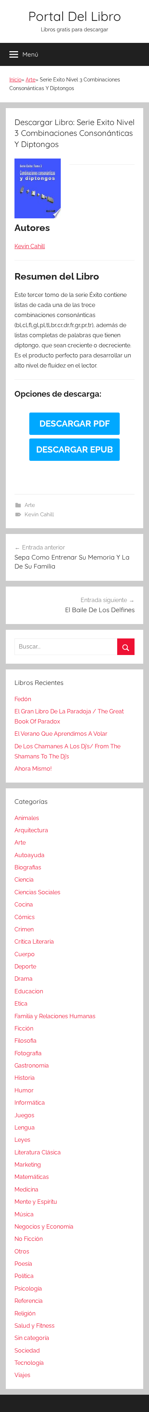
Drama (23, 978)
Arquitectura (31, 830)
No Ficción (28, 1238)
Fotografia (28, 1053)
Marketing (27, 1164)
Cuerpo (24, 954)
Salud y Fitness (34, 1325)
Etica (20, 1003)
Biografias (27, 867)
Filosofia (25, 1040)
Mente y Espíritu (35, 1201)
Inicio (15, 80)
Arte (30, 80)
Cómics (24, 917)
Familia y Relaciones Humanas (54, 1016)
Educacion (28, 991)
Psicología (28, 1288)
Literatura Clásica (37, 1152)
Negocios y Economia (43, 1226)
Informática (29, 1102)
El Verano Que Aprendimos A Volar (60, 733)
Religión (24, 1313)
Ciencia (24, 879)
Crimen (24, 929)
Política (24, 1276)
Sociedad (27, 1350)
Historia (24, 1077)
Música (24, 1214)
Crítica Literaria (34, 941)
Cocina (23, 904)
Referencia (28, 1300)
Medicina (26, 1189)
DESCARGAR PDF (74, 423)
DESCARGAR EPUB (74, 449)
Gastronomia (31, 1065)
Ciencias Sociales (37, 892)
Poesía (23, 1263)
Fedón (22, 699)
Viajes (22, 1375)
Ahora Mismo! (33, 768)
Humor (24, 1090)
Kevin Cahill (39, 514)
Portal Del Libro (74, 16)
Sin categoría (31, 1338)
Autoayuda (29, 855)
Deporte (25, 966)
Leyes (22, 1139)
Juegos (24, 1115)
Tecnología (29, 1362)
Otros (21, 1251)
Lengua (24, 1127)
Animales (26, 818)
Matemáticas (31, 1176)
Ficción (23, 1028)
